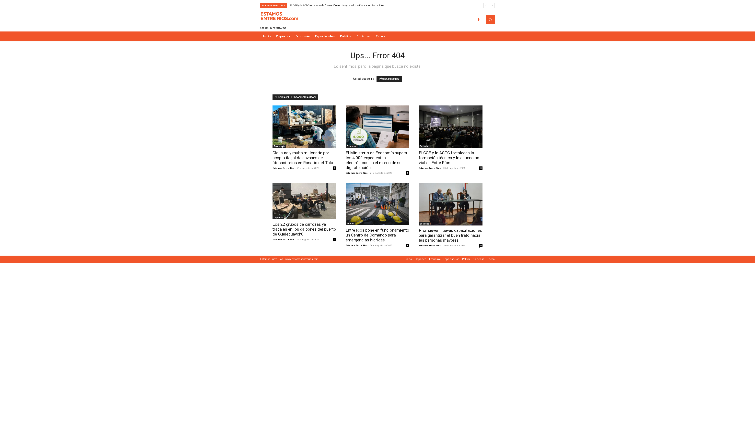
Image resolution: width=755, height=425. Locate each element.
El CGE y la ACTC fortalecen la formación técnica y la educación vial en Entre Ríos (337, 5)
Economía (351, 146)
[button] (490, 19)
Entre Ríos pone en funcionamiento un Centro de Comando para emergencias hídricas (377, 235)
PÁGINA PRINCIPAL (389, 79)
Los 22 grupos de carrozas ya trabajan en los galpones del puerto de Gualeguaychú (304, 229)
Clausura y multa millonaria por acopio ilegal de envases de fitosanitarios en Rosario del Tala (303, 158)
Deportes (278, 217)
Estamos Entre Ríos (283, 167)
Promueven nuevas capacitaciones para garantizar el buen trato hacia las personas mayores (450, 235)
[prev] (485, 5)
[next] (492, 5)
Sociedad (424, 146)
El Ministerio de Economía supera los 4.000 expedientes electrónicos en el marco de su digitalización (376, 160)
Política (350, 223)
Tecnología (279, 146)
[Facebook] (478, 19)
